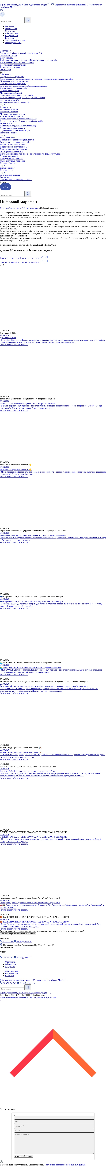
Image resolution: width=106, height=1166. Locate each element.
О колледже (10, 26)
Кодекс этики (6, 123)
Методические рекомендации (13, 114)
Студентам (10, 31)
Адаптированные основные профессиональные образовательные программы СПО (36, 79)
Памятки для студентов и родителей (18, 126)
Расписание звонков (9, 112)
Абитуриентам (11, 33)
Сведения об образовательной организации (21, 53)
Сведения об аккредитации (12, 76)
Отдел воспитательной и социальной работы (21, 121)
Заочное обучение (9, 100)
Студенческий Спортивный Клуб (15, 130)
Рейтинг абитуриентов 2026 (12, 144)
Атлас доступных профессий (12, 161)
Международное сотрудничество (14, 81)
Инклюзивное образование (13, 88)
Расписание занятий (9, 109)
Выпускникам (11, 35)
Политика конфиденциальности (14, 997)
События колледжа (8, 55)
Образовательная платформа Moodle (16, 179)
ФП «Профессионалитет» (11, 151)
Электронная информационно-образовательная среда (23, 86)
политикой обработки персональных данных (65, 1165)
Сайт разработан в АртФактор (42, 997)
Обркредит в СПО (13, 42)
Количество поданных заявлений (14, 142)
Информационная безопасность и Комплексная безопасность (28, 60)
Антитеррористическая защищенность (17, 62)
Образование (11, 28)
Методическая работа (11, 93)
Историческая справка (10, 67)
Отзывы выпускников (10, 156)
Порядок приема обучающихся (13, 149)
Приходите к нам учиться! (11, 158)
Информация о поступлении (14, 147)
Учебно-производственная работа (16, 95)
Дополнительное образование (14, 102)
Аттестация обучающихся (11, 116)
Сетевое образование (9, 90)
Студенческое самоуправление (13, 128)
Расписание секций (8, 133)
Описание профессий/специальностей (17, 140)
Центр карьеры (8, 58)
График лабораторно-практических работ (18, 119)
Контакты (9, 38)
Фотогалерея (5, 69)
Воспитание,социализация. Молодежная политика (22, 98)
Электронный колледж (15, 40)
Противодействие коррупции (13, 65)
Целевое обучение (8, 163)
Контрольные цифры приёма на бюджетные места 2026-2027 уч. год (30, 154)
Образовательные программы (13, 83)
